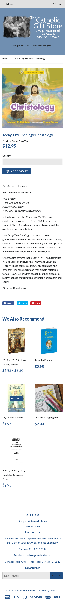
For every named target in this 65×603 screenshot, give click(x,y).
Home (5, 58)
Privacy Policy (32, 525)
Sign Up (56, 575)
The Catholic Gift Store (24, 590)
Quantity (6, 155)
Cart (60, 3)
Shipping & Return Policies (32, 521)
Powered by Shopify (47, 590)
